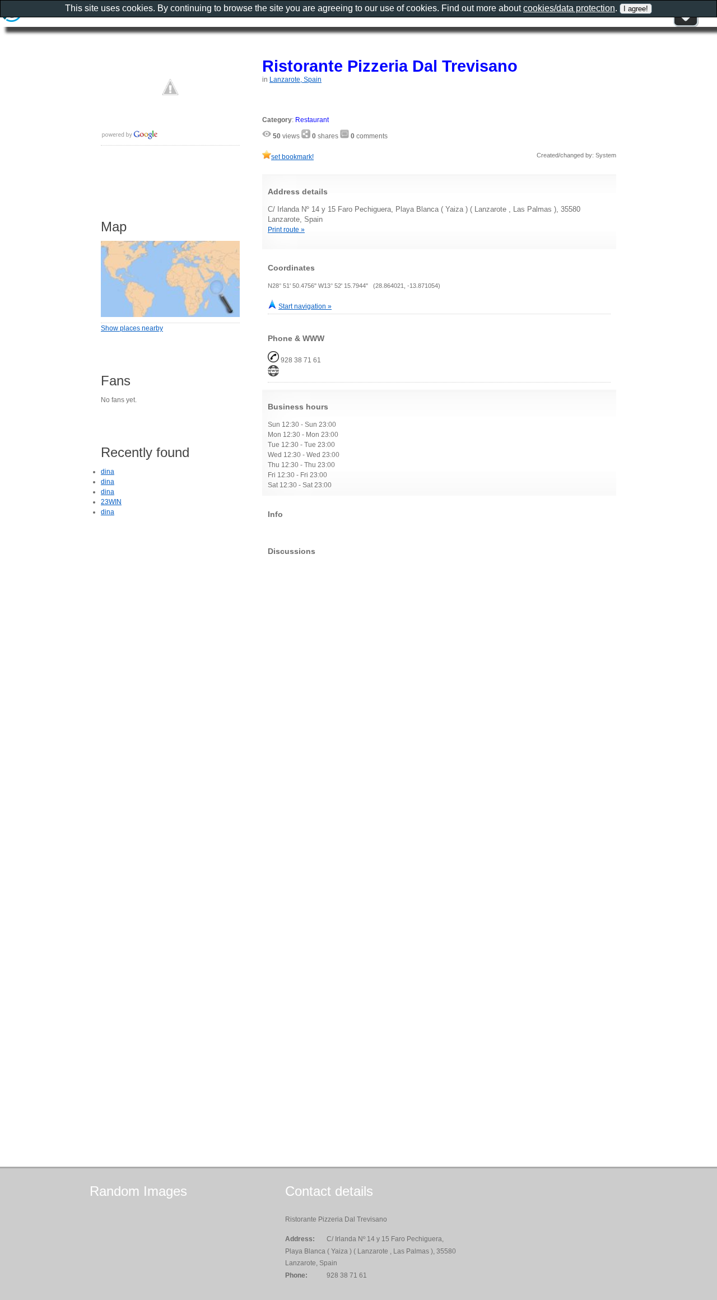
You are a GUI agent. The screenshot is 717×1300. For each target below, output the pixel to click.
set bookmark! (292, 157)
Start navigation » (305, 306)
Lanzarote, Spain (295, 79)
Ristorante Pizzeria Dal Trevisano (390, 66)
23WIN (111, 502)
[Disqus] (439, 704)
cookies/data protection (569, 8)
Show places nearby (132, 328)
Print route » (286, 230)
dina (107, 472)
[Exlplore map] (170, 315)
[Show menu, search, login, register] (685, 25)
